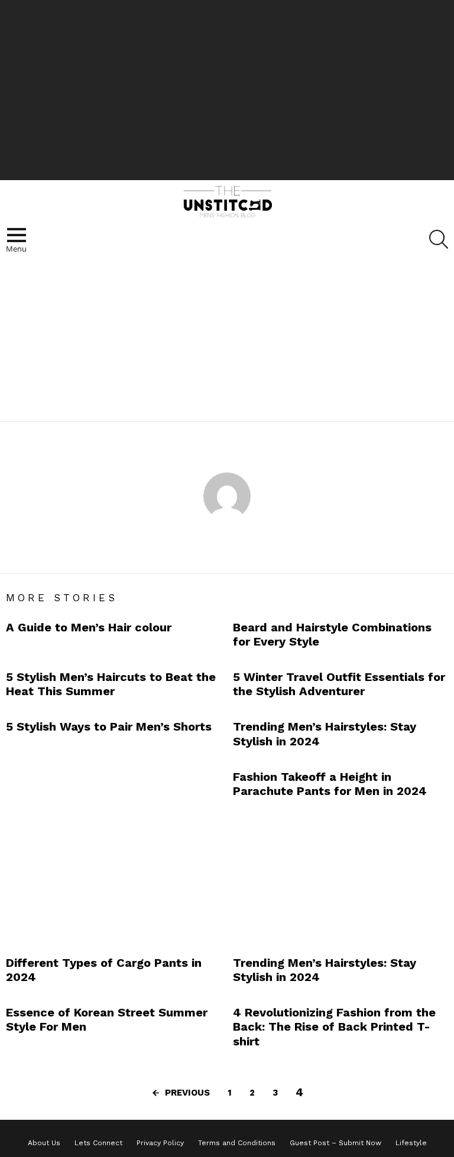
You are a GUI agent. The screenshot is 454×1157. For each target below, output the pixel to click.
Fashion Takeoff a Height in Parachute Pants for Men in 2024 (330, 784)
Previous (187, 1092)
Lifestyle (411, 1143)
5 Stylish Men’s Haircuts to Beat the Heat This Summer (111, 684)
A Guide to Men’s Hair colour (88, 627)
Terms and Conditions (236, 1143)
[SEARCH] (438, 239)
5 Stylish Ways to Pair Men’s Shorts (109, 726)
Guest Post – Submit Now (335, 1143)
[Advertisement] (227, 88)
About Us (44, 1143)
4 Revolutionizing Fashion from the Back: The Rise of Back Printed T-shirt (334, 1026)
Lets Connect (98, 1143)
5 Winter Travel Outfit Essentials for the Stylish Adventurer (339, 684)
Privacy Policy (160, 1143)
